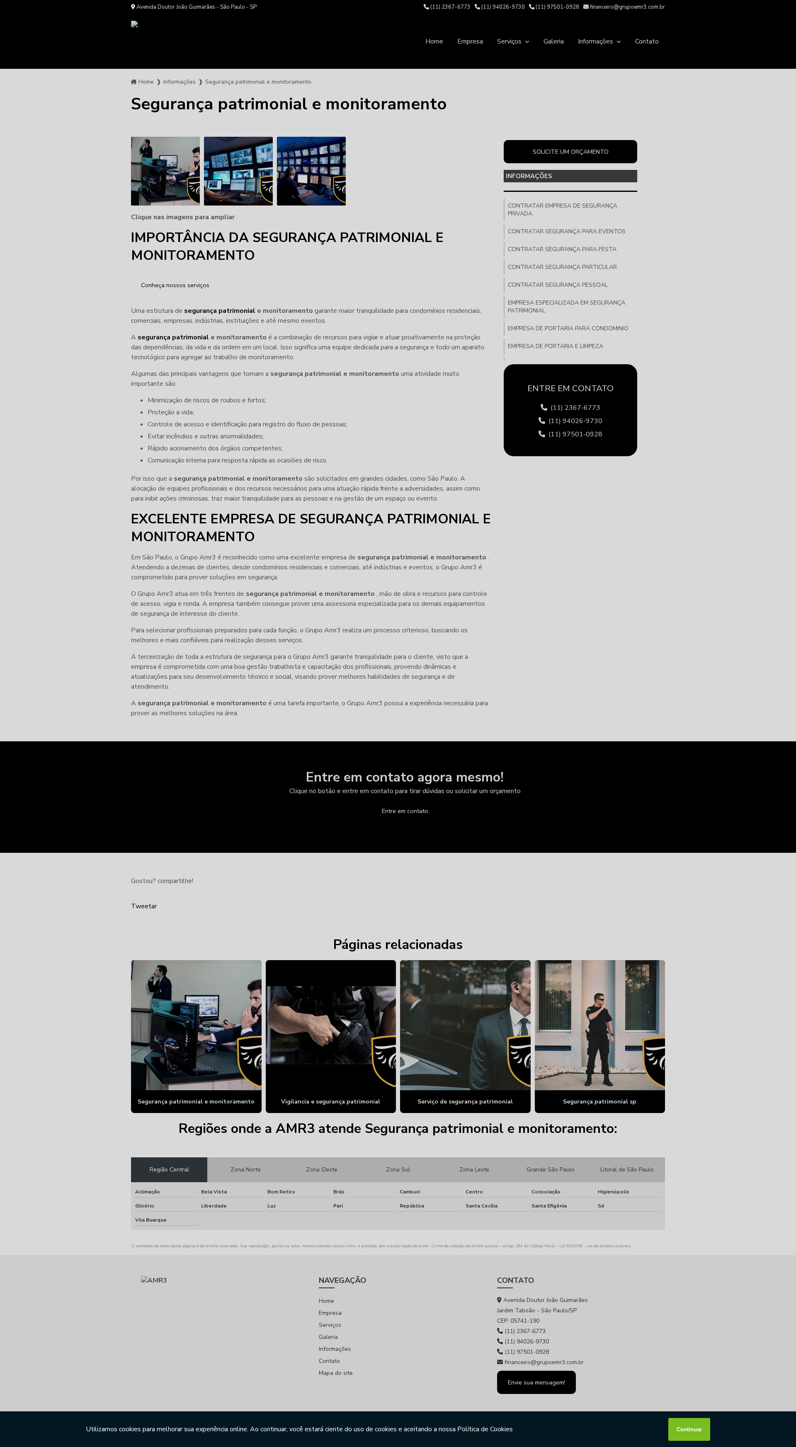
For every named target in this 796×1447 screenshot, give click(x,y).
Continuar (689, 1429)
